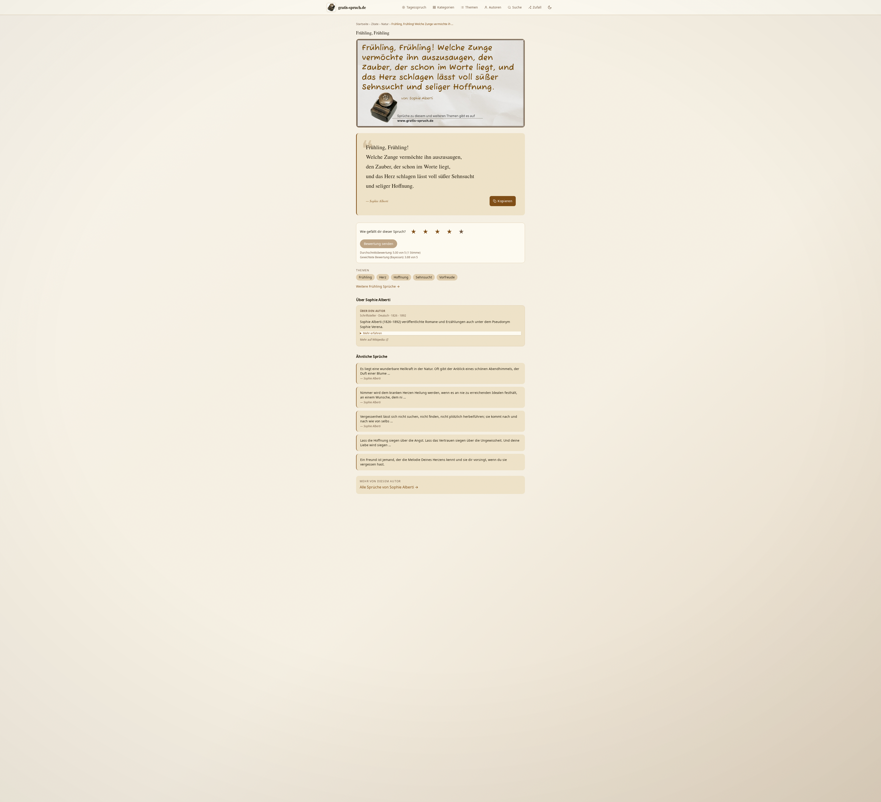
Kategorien (445, 7)
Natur (385, 24)
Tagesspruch (416, 7)
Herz (382, 277)
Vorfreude (447, 277)
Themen (471, 7)
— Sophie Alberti (377, 201)
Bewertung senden (378, 243)
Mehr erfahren (372, 333)
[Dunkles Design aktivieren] (549, 7)
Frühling (365, 277)
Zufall (537, 7)
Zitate (375, 24)
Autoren (495, 7)
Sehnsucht (424, 277)
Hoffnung (401, 277)
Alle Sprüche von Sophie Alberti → (389, 487)
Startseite (362, 24)
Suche (517, 7)
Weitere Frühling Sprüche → (378, 286)
